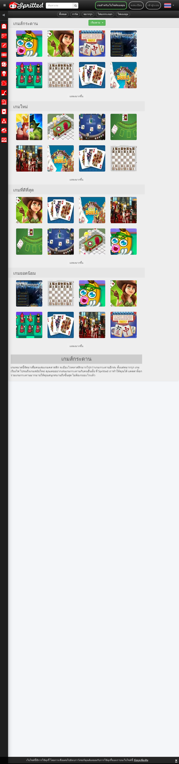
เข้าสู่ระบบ (153, 5)
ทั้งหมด (63, 14)
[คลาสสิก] (3, 26)
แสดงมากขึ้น (76, 96)
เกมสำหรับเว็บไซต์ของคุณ (111, 5)
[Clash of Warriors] (29, 127)
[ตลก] (3, 130)
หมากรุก (88, 14)
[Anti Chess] (29, 75)
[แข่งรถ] (3, 55)
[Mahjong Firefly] (92, 43)
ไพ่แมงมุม (123, 14)
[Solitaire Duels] (123, 75)
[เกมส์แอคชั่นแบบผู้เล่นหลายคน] (3, 140)
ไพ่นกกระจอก (105, 14)
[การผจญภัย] (3, 45)
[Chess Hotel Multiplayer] (61, 75)
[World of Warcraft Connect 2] (123, 43)
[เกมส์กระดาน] (3, 102)
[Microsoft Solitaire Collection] (92, 75)
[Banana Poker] (29, 43)
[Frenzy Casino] (61, 127)
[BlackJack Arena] (92, 127)
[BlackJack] (123, 127)
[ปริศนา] (3, 83)
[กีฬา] (3, 64)
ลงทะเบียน (136, 5)
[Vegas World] (29, 158)
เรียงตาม (95, 23)
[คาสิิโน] (3, 111)
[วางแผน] (3, 74)
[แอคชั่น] (3, 36)
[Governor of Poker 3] (61, 43)
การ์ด (75, 14)
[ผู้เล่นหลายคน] (3, 121)
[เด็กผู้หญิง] (3, 93)
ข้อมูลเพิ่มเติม (141, 760)
